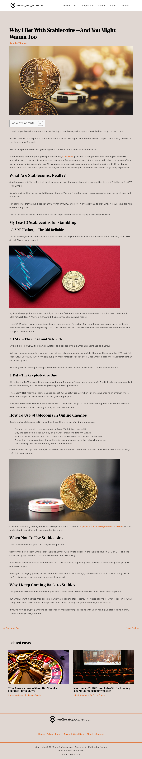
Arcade (102, 5)
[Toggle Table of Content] (39, 123)
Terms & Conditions (74, 734)
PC (75, 5)
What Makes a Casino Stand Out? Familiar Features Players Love (33, 689)
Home (66, 5)
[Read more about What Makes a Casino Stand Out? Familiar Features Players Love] (38, 667)
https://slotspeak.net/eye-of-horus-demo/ (101, 526)
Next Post (132, 628)
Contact (125, 5)
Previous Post (11, 628)
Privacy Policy (54, 734)
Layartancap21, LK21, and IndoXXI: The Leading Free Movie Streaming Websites (101, 689)
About (113, 5)
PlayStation (87, 5)
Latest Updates (15, 695)
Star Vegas (67, 156)
